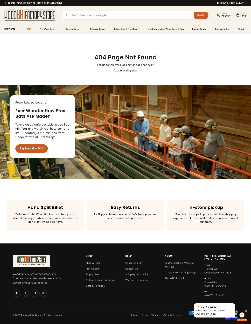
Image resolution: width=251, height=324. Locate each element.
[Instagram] (16, 293)
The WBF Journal (174, 278)
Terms (145, 315)
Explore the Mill (31, 148)
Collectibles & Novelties (125, 29)
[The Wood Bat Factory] (29, 15)
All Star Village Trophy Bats (101, 279)
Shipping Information (137, 274)
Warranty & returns (172, 315)
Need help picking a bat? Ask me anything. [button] (215, 309)
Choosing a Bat (221, 29)
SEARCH (200, 15)
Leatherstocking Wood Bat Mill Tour (166, 29)
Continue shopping (126, 70)
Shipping (155, 315)
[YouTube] (34, 293)
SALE (29, 29)
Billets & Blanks (97, 29)
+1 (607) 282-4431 (214, 295)
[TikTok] (43, 293)
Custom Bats (72, 29)
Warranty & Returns (136, 279)
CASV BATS (9, 29)
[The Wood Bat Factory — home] (38, 261)
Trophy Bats (92, 274)
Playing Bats (92, 268)
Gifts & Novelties (95, 285)
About (241, 29)
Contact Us (131, 268)
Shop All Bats (93, 262)
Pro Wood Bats (47, 29)
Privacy (135, 315)
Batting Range (199, 29)
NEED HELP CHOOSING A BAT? (231, 3)
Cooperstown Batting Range (180, 272)
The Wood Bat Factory (32, 315)
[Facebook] (25, 293)
